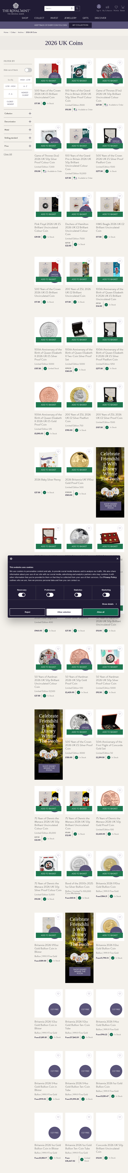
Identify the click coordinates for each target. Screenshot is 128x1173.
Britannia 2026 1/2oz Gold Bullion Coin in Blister (45, 1025)
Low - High (11, 86)
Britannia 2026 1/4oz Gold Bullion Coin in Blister (45, 1087)
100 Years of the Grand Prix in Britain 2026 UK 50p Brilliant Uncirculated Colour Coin (78, 162)
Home (6, 32)
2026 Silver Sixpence (76, 618)
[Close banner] (117, 559)
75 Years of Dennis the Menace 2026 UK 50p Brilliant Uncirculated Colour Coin (46, 823)
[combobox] (59, 8)
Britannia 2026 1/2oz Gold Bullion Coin (107, 946)
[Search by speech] (72, 8)
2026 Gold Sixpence (45, 618)
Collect (39, 18)
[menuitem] (99, 8)
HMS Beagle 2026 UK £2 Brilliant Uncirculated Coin (110, 227)
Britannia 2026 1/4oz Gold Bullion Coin (107, 1023)
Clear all (8, 154)
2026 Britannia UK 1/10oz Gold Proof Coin (79, 481)
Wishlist (116, 10)
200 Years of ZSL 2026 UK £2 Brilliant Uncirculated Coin (78, 292)
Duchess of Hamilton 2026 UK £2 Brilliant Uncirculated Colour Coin (76, 229)
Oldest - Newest (10, 103)
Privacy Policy (110, 577)
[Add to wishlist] (58, 62)
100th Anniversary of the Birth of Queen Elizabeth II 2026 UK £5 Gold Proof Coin (48, 419)
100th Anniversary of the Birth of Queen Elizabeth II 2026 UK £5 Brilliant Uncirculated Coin (109, 294)
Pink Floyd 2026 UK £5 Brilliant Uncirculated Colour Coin (47, 227)
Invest (54, 18)
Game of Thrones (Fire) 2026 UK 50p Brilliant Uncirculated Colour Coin (109, 95)
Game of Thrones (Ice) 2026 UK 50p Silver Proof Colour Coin (46, 159)
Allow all (100, 612)
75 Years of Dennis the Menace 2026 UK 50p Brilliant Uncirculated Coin (77, 823)
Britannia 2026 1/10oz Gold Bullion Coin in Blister (46, 948)
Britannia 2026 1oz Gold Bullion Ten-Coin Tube (78, 1146)
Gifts (85, 18)
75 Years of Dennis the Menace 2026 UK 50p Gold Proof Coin (108, 822)
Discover (100, 18)
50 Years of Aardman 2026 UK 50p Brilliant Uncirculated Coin (108, 621)
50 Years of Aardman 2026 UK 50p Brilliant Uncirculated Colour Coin (46, 682)
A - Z (25, 86)
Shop (25, 18)
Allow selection (64, 612)
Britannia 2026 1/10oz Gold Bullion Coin (108, 885)
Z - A (10, 94)
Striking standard (11, 137)
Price (6, 145)
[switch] (50, 595)
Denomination (10, 121)
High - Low (25, 80)
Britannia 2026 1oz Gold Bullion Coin (109, 1085)
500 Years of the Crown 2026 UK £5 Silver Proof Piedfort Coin (109, 159)
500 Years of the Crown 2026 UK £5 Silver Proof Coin (78, 745)
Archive (20, 32)
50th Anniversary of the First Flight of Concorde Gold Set (109, 745)
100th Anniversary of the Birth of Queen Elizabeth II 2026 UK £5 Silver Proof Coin (48, 354)
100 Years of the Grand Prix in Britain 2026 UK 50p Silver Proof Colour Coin (78, 95)
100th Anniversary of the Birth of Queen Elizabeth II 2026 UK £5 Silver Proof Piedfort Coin (109, 354)
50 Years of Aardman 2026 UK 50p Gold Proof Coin (76, 680)
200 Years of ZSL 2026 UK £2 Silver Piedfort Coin (78, 418)
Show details (108, 604)
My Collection (80, 25)
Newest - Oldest (25, 94)
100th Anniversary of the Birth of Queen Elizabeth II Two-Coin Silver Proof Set (78, 354)
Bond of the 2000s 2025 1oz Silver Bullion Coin (79, 885)
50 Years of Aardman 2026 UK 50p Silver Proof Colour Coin (107, 680)
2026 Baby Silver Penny (47, 479)
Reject (27, 612)
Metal (6, 129)
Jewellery (70, 18)
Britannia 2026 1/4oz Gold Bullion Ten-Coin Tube (77, 1087)
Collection (8, 113)
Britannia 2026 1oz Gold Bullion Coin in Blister (47, 1146)
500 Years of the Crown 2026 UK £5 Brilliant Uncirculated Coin (47, 94)
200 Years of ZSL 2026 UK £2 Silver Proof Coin (109, 416)
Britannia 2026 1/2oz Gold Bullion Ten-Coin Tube (77, 1025)
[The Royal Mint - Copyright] (16, 8)
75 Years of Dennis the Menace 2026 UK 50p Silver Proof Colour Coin (48, 887)
